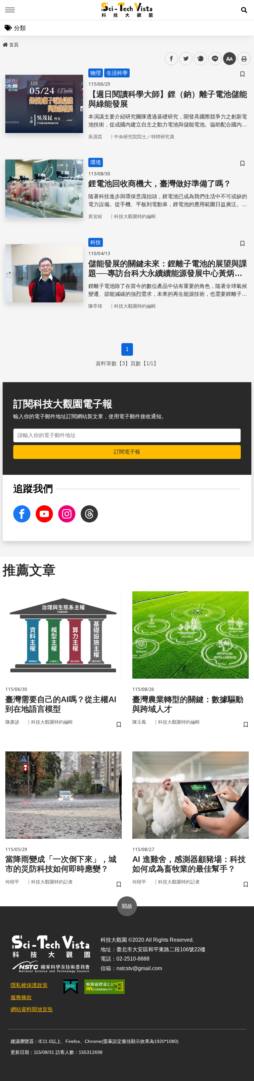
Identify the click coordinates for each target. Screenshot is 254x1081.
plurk (200, 59)
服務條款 (21, 997)
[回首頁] (127, 10)
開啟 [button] (127, 906)
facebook (171, 59)
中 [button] (229, 59)
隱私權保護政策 (29, 985)
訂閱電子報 (127, 452)
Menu (10, 10)
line (213, 59)
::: (5, 43)
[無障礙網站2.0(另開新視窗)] (104, 986)
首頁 (14, 44)
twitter (186, 59)
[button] (244, 10)
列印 (244, 58)
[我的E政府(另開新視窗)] (71, 986)
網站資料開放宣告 (32, 1009)
